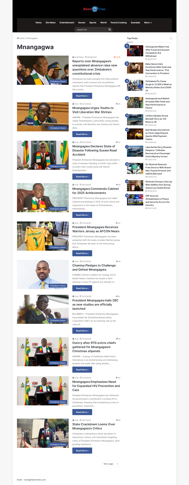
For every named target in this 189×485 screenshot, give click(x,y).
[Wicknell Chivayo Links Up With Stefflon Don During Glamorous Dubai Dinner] (135, 185)
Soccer (81, 22)
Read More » (82, 96)
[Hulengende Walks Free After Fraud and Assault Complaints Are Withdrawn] (135, 50)
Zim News (51, 22)
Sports (92, 22)
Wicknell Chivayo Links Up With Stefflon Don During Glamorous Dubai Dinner (158, 184)
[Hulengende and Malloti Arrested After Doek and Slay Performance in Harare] (135, 102)
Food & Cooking (119, 22)
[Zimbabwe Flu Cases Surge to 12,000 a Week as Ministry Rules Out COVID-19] (135, 85)
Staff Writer (79, 57)
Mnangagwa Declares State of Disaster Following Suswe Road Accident (94, 150)
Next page (108, 464)
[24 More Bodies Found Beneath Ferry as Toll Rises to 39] (135, 119)
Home (38, 22)
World (103, 22)
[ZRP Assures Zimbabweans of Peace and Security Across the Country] (135, 199)
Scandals (135, 22)
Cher (77, 104)
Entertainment (67, 22)
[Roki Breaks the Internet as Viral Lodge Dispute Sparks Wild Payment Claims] (135, 133)
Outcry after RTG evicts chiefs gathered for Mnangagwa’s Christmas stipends (94, 347)
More (147, 22)
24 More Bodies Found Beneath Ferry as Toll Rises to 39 (156, 118)
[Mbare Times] (94, 9)
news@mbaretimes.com (35, 480)
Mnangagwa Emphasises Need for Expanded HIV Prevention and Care (96, 386)
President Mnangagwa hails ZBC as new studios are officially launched (95, 304)
